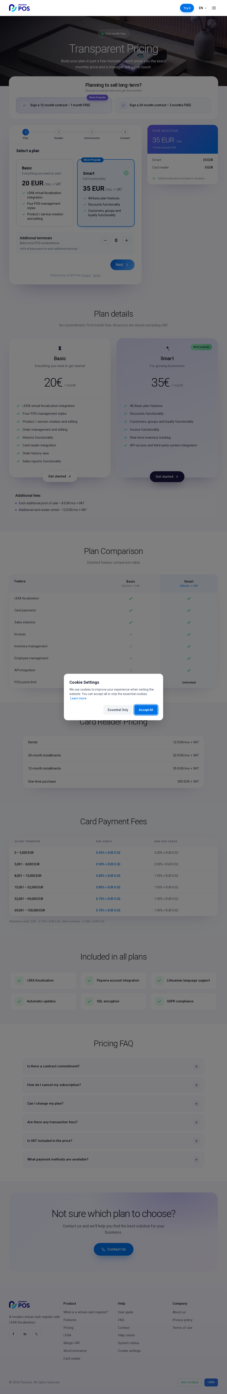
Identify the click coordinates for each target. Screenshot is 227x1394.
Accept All (146, 710)
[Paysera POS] (19, 8)
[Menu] (214, 8)
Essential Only (118, 710)
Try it (187, 8)
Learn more (78, 698)
